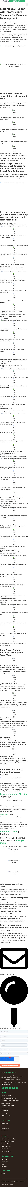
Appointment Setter (6, 1103)
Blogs (3, 1173)
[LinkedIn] (2, 1088)
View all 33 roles (5, 1115)
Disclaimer (22, 1181)
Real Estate (4, 1123)
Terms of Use (4, 1184)
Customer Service (6, 1144)
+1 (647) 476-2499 (6, 1084)
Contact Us (4, 1161)
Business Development (7, 1141)
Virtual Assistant (6, 1095)
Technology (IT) (5, 1151)
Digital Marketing (6, 1146)
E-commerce (5, 1128)
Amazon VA (4, 1108)
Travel (3, 1126)
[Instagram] (6, 1088)
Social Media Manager (7, 1105)
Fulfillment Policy (5, 1181)
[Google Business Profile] (17, 1088)
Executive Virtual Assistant (8, 1098)
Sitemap (11, 1184)
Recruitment (4, 1148)
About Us (4, 1159)
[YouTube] (13, 1088)
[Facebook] (10, 1088)
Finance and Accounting (8, 1139)
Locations (4, 1166)
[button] (27, 4)
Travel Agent (5, 1113)
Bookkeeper (4, 1110)
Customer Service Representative (10, 1100)
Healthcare (4, 1130)
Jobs (2, 1164)
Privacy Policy (14, 1181)
